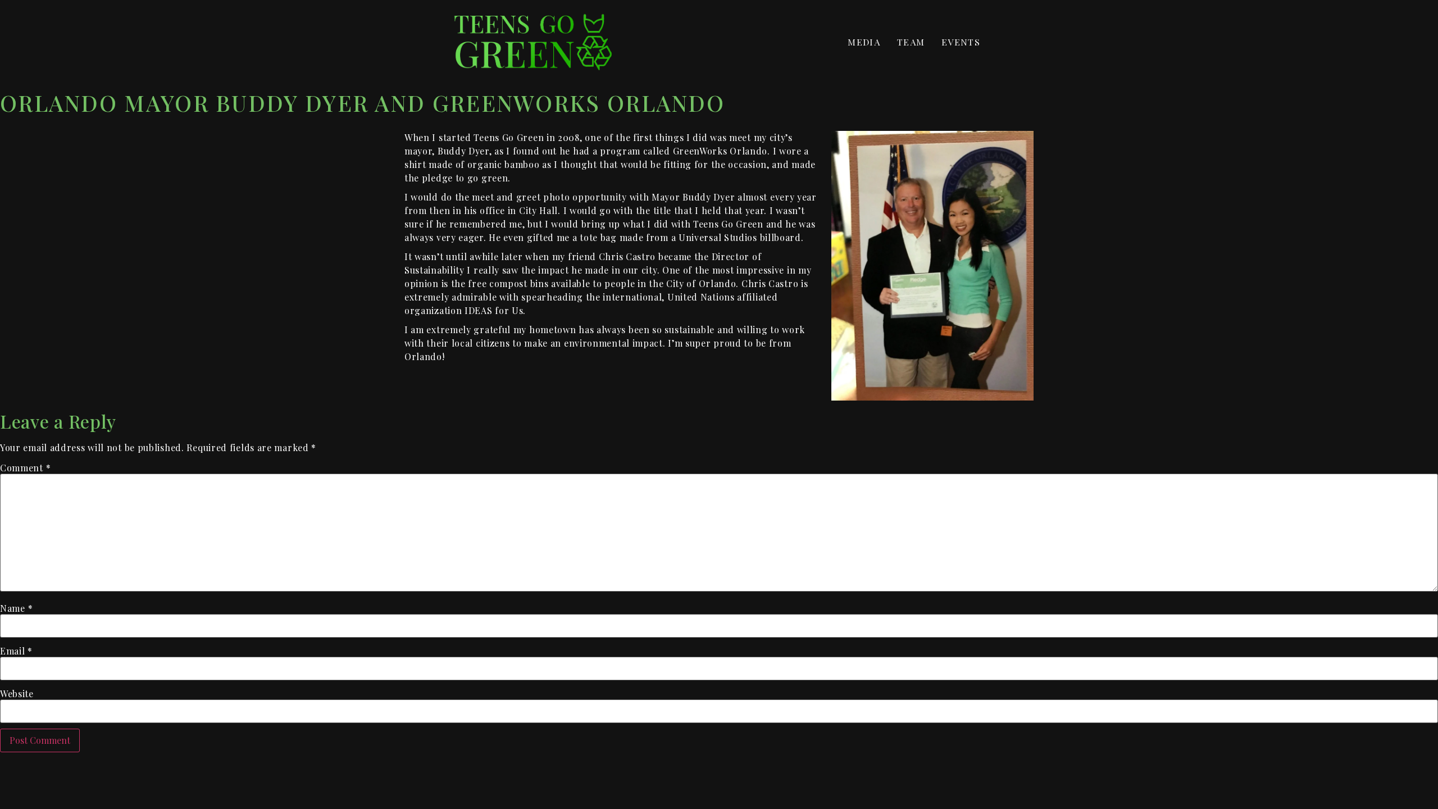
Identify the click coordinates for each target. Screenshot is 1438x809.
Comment (25, 467)
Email (16, 651)
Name (16, 608)
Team (911, 42)
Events (960, 42)
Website (17, 693)
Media (864, 42)
